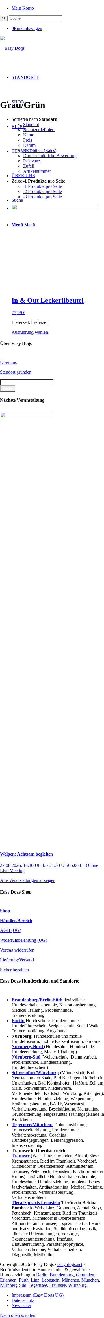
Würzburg (77, 1285)
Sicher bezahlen (14, 969)
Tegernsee (38, 1285)
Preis (27, 140)
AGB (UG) (10, 930)
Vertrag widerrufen (17, 950)
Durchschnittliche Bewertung (50, 155)
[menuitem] (58, 8)
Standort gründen (15, 372)
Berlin (41, 1274)
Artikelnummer (37, 171)
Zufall (28, 166)
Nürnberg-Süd (13, 1285)
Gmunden (85, 1274)
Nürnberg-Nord (28, 1046)
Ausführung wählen (30, 332)
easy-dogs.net (69, 1264)
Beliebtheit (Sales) (39, 150)
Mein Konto (23, 7)
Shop (5, 910)
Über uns (8, 362)
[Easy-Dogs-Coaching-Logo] (12, 48)
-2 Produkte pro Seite (42, 191)
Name (28, 134)
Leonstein (51, 1280)
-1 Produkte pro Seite (42, 186)
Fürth (24, 1280)
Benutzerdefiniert (39, 129)
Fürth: (18, 1020)
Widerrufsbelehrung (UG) (23, 940)
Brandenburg (62, 1274)
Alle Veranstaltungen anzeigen (27, 880)
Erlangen (8, 1280)
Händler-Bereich (16, 920)
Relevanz (31, 160)
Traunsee (57, 1285)
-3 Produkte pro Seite (42, 196)
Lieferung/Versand (17, 959)
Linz (35, 1280)
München (70, 1280)
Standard (31, 124)
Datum (29, 145)
